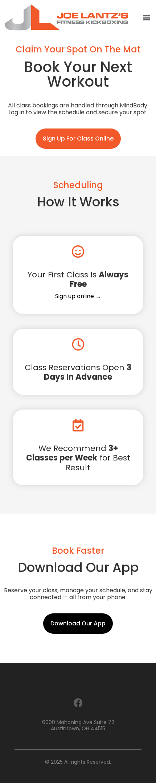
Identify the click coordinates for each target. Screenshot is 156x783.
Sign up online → (78, 296)
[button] (146, 17)
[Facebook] (78, 703)
